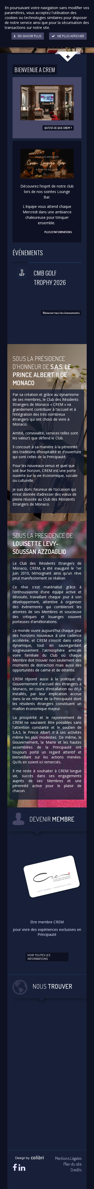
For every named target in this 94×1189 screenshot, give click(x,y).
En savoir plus (29, 36)
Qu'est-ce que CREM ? (58, 128)
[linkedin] (22, 1167)
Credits (75, 1169)
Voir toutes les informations (38, 957)
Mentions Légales (68, 1158)
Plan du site (72, 1164)
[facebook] (15, 1167)
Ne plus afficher (70, 36)
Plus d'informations (58, 232)
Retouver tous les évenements (61, 313)
